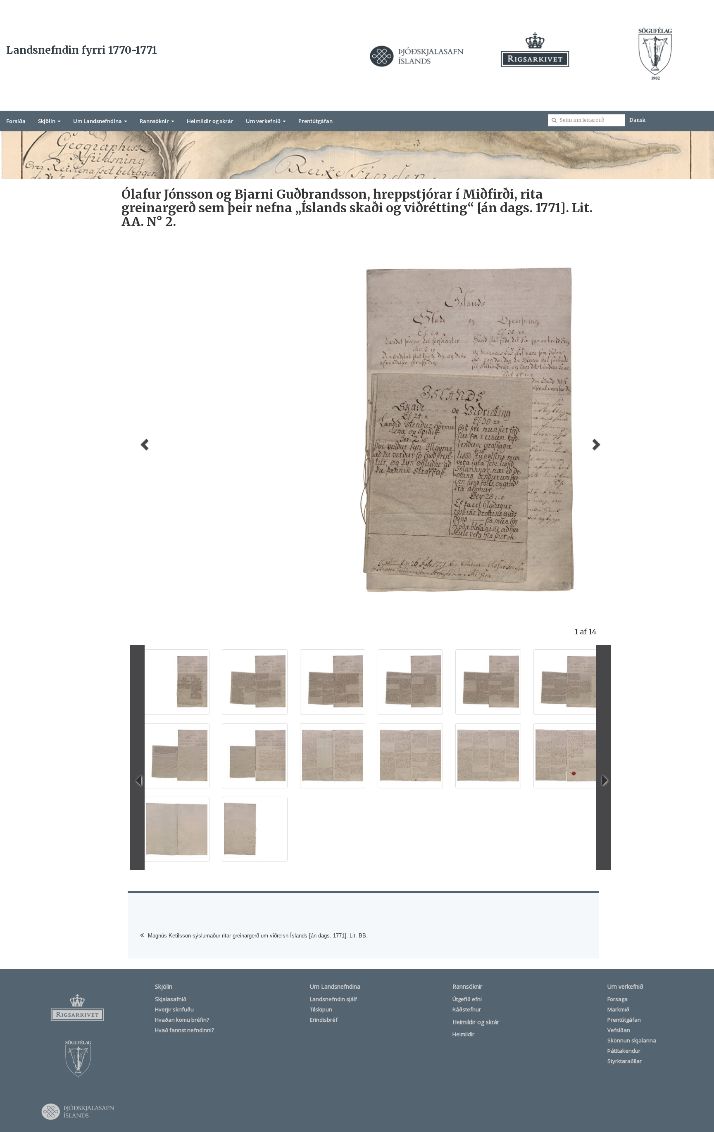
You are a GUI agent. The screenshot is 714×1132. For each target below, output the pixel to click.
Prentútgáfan (315, 121)
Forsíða (16, 121)
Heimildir (463, 1034)
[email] (554, 120)
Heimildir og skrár (210, 121)
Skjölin (47, 121)
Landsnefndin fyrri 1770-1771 (81, 50)
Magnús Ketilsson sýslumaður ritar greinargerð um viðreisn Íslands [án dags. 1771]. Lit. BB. (258, 936)
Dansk (637, 120)
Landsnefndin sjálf (333, 999)
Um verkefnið (264, 121)
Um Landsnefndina (98, 121)
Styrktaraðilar (624, 1061)
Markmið (618, 1009)
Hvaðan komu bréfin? (182, 1019)
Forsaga (617, 999)
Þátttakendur (623, 1050)
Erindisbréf (324, 1019)
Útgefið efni (467, 999)
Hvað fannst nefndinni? (184, 1030)
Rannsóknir (155, 121)
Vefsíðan (618, 1030)
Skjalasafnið (170, 999)
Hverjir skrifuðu (174, 1009)
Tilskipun (321, 1009)
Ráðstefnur (466, 1009)
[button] (143, 442)
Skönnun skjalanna (631, 1040)
